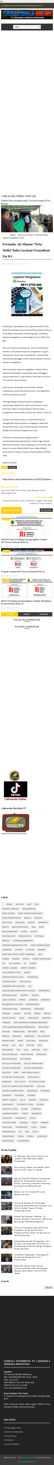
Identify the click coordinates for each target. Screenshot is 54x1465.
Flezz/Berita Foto (11, 972)
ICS (30, 986)
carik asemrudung (40, 945)
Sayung (41, 1086)
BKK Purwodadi (10, 932)
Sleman (31, 1095)
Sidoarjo (19, 1095)
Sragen (32, 1100)
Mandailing (19, 1032)
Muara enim (8, 1041)
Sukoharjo (8, 1104)
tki (20, 1132)
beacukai (20, 922)
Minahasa (29, 1036)
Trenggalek (8, 1136)
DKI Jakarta (15, 963)
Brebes (6, 941)
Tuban (21, 1136)
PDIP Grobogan (10, 1054)
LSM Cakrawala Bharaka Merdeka (31, 1022)
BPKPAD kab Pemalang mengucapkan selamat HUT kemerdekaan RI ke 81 (24, 541)
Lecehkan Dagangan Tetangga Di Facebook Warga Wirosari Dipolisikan (31, 1257)
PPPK (16, 1073)
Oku (21, 1045)
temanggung (8, 1132)
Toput (35, 1132)
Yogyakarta (23, 1141)
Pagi (40, 1045)
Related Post (11, 510)
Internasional (9, 995)
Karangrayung (9, 1009)
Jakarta (24, 995)
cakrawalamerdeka (23, 941)
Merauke (16, 1036)
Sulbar (40, 1104)
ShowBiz (6, 1095)
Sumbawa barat (10, 1113)
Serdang (45, 1091)
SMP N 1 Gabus (9, 1100)
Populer (6, 1073)
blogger (9, 614)
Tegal (34, 1127)
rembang (6, 1082)
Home (4, 235)
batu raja (7, 922)
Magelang (43, 1027)
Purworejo (33, 1077)
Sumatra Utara (10, 1109)
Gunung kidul (9, 982)
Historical (25, 982)
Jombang (33, 1000)
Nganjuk (43, 1041)
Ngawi (5, 1045)
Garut (27, 972)
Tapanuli (24, 1123)
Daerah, (24, 264)
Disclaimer (9, 1440)
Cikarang (7, 950)
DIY (4, 963)
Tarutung (7, 1127)
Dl (25, 963)
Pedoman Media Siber (13, 1432)
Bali (37, 904)
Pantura (36, 1050)
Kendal (17, 1013)
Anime (9, 904)
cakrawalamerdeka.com (14, 945)
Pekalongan (27, 1054)
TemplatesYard (28, 1458)
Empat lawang (28, 968)
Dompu (33, 963)
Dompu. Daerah (10, 968)
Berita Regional (20, 927)
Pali (18, 1050)
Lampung (46, 1018)
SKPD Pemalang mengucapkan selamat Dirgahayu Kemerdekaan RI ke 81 (26, 602)
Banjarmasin (29, 909)
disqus (27, 614)
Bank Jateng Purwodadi (30, 913)
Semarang (32, 1091)
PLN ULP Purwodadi (33, 1063)
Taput (34, 1123)
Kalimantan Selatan (12, 1004)
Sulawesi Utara (25, 1104)
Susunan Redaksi (11, 1444)
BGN (34, 927)
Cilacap (19, 950)
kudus (47, 1013)
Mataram (32, 1032)
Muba (20, 1041)
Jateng (35, 995)
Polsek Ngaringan (33, 1068)
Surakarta (20, 1118)
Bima (41, 927)
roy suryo (20, 1082)
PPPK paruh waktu (31, 1073)
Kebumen (38, 1009)
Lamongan (33, 1018)
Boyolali (39, 936)
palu (26, 1050)
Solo (22, 1100)
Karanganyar (32, 1004)
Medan (5, 1036)
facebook (44, 614)
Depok (26, 959)
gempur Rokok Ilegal (13, 977)
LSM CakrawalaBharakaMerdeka (18, 1027)
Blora (24, 932)
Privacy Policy (10, 1436)
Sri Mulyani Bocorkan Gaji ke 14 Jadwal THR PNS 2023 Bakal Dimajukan (31, 1158)
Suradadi (7, 1118)
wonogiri (42, 1136)
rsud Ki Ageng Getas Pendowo (18, 1086)
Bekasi (31, 922)
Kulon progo (9, 1018)
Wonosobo (8, 1141)
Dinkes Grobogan (42, 959)
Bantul (27, 918)
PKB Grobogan (9, 1059)
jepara (22, 1000)
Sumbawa (36, 1109)
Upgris (30, 1136)
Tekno (43, 1127)
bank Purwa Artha (11, 918)
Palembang (7, 1050)
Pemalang (41, 1054)
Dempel (16, 959)
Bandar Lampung (10, 909)
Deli (40, 954)
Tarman (44, 1123)
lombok (6, 1022)
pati (45, 1050)
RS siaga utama (37, 1082)
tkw (27, 1132)
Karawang (26, 1009)
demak (5, 959)
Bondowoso (25, 936)
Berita (5, 927)
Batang (38, 918)
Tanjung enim (9, 1123)
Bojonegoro (8, 936)
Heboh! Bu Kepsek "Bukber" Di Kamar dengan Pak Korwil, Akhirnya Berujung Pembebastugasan (33, 1219)
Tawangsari (22, 1127)
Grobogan (32, 977)
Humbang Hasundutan (13, 986)
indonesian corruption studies (18, 991)
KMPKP (37, 1013)
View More (47, 510)
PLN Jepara (25, 1059)
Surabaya (36, 1113)
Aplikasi (20, 904)
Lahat (22, 1018)
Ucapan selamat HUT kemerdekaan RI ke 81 (22, 571)
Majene (6, 1032)
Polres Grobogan (11, 1068)
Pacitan (30, 1045)
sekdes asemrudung (13, 1091)
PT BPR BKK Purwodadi (13, 1077)
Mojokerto (43, 1036)
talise (32, 1118)
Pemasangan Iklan (12, 1428)
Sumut (25, 1113)
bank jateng (8, 913)
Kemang (6, 1013)
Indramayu (44, 991)
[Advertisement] (27, 59)
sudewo (44, 1100)
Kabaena (45, 1000)
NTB (14, 1045)
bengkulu (43, 922)
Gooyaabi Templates (27, 1462)
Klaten (27, 1013)
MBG (42, 1032)
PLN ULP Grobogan (11, 1063)
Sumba (24, 1109)
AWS (29, 904)
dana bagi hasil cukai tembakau (18, 954)
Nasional (31, 1041)
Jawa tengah (9, 1000)
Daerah (13, 235)
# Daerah (12, 467)
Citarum (30, 950)
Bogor (34, 932)
